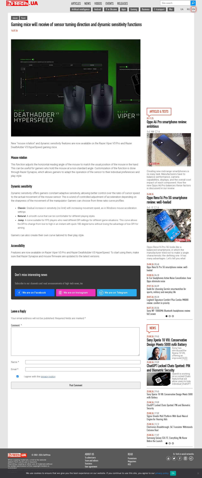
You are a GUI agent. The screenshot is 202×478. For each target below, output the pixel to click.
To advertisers (90, 457)
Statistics (88, 463)
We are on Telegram (116, 292)
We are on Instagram (76, 292)
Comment (16, 325)
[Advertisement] (170, 41)
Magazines (132, 461)
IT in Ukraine (111, 9)
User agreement (91, 466)
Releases (122, 4)
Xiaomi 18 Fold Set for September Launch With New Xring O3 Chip (174, 417)
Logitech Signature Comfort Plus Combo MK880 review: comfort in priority (147, 301)
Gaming (134, 9)
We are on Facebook (34, 292)
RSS (129, 464)
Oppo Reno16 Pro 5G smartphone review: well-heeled (147, 269)
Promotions (132, 458)
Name (15, 362)
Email (14, 369)
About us (89, 454)
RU (188, 9)
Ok (173, 473)
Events (110, 4)
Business (145, 9)
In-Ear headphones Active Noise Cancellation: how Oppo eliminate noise (148, 279)
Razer (23, 17)
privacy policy (48, 376)
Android (97, 9)
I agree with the (39, 376)
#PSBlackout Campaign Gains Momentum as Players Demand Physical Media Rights (171, 428)
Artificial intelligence (80, 9)
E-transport (159, 9)
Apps (124, 9)
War (171, 9)
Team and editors (91, 460)
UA (182, 9)
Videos (98, 4)
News (87, 4)
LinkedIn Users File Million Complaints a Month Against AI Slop (173, 396)
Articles (76, 4)
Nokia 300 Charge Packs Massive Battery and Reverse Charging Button (172, 439)
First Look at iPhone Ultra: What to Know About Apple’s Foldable (173, 407)
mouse (15, 17)
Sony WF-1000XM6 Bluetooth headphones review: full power (148, 312)
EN (193, 9)
